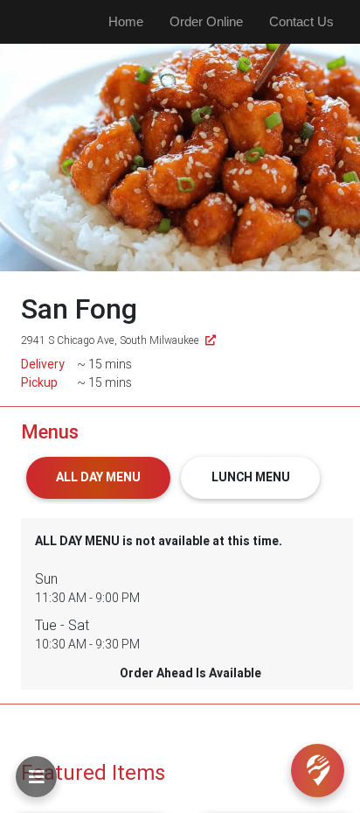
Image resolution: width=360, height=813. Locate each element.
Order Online (206, 21)
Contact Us (301, 21)
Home (125, 21)
